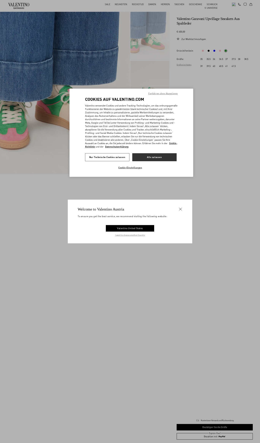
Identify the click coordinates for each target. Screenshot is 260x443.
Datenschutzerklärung (116, 146)
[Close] (180, 209)
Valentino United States (130, 228)
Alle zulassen (154, 157)
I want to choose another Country (130, 235)
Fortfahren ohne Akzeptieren (163, 93)
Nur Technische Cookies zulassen (107, 157)
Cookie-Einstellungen (130, 167)
